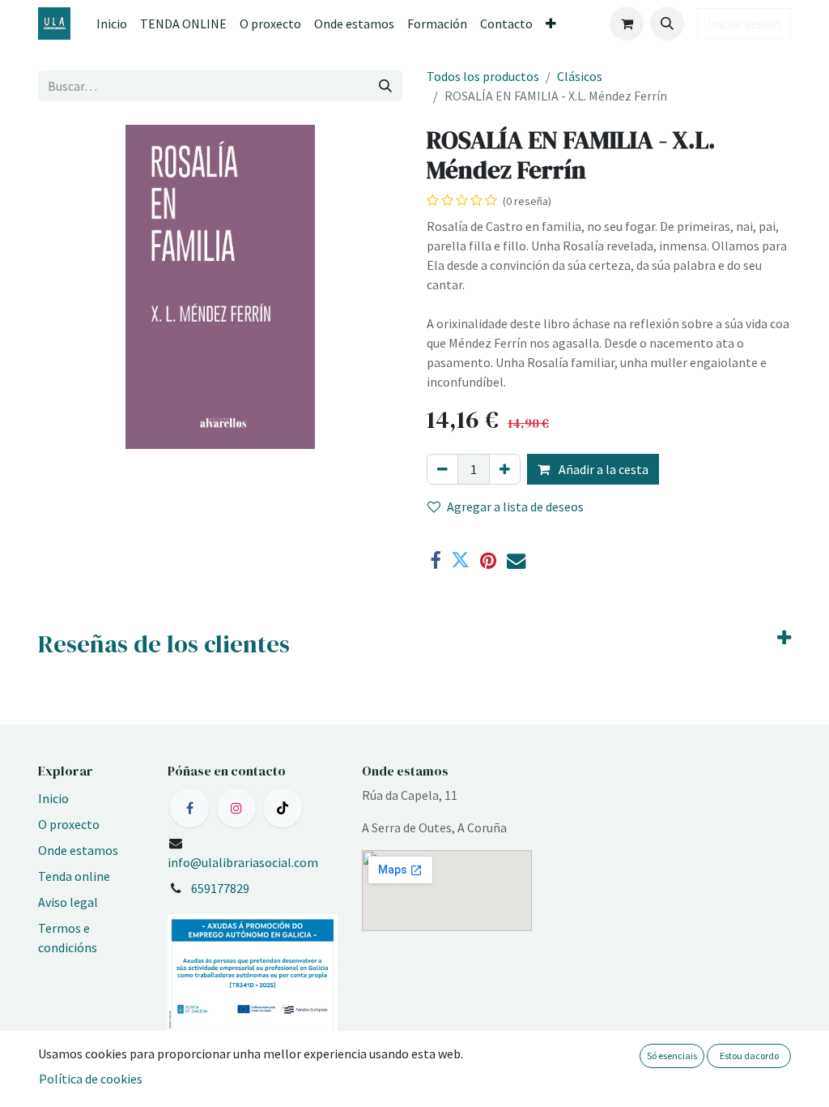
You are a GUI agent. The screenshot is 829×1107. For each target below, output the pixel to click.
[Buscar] (385, 86)
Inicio (53, 798)
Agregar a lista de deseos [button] (515, 506)
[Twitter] (460, 560)
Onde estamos (78, 850)
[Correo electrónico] (516, 560)
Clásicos (579, 76)
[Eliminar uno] (442, 469)
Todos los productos (483, 76)
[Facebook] (435, 560)
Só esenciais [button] (672, 1055)
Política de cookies (90, 1079)
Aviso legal (68, 902)
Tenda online (74, 876)
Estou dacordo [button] (749, 1055)
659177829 (220, 888)
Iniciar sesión (744, 23)
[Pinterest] (488, 560)
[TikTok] (282, 808)
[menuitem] (112, 23)
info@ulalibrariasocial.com (243, 862)
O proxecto (69, 824)
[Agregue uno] (505, 469)
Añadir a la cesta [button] (602, 469)
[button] (667, 23)
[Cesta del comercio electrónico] (627, 23)
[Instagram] (236, 808)
